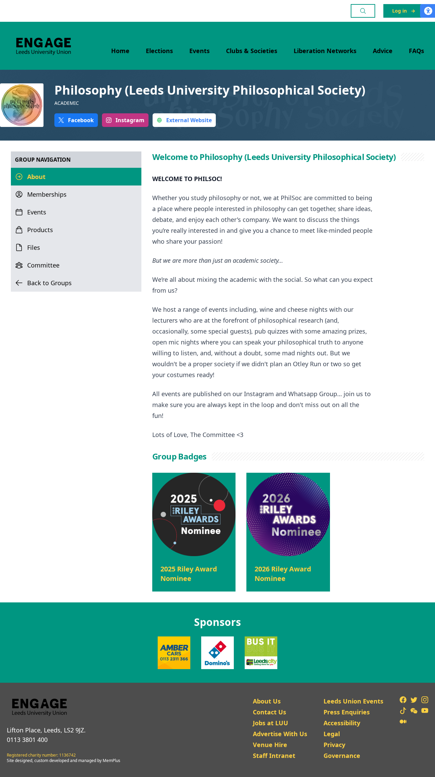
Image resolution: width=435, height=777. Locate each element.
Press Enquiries (347, 712)
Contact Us (269, 712)
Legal (332, 734)
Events (199, 51)
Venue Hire (270, 745)
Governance (342, 755)
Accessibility (342, 723)
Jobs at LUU (270, 723)
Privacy (334, 745)
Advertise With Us (280, 734)
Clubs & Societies (251, 51)
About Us (267, 701)
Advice (383, 51)
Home (120, 51)
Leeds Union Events (353, 701)
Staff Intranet (274, 755)
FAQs (416, 51)
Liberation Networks (325, 51)
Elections (159, 51)
